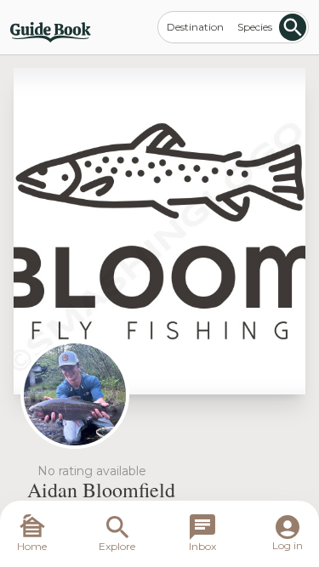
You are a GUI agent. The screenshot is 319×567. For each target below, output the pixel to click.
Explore (117, 546)
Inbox (202, 546)
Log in (287, 545)
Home (32, 546)
